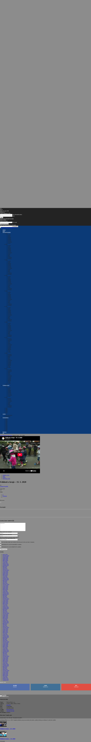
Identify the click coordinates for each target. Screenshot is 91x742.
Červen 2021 (5, 628)
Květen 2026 (5, 558)
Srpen (9, 243)
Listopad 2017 (6, 680)
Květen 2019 (5, 658)
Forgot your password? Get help (7, 218)
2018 (6, 353)
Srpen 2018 (5, 669)
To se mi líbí (15, 684)
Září (9, 255)
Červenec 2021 (6, 627)
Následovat (45, 684)
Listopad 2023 (6, 594)
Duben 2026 (5, 559)
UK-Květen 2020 (6, 478)
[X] (7, 514)
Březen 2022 (5, 617)
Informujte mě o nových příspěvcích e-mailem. (11, 546)
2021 (6, 306)
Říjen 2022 (5, 609)
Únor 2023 (5, 604)
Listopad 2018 (6, 665)
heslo (13, 216)
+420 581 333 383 (10, 711)
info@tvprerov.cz (10, 709)
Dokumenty (7, 416)
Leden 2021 (5, 634)
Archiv (4, 414)
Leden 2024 (5, 591)
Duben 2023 (5, 602)
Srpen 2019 (5, 655)
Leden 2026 (5, 562)
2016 (6, 384)
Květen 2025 (5, 572)
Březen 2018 (5, 675)
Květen (9, 239)
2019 (6, 337)
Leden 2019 (5, 663)
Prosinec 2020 (6, 635)
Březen (9, 237)
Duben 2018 (5, 674)
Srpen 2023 (5, 597)
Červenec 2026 (6, 555)
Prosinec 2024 (6, 578)
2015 (6, 430)
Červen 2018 (5, 671)
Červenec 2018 (6, 670)
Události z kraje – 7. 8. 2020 (7, 738)
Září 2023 (5, 596)
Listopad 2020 (6, 637)
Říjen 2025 (5, 566)
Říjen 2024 (5, 580)
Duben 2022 (5, 616)
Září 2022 (5, 610)
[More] (21, 514)
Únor (9, 235)
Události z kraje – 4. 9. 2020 (7, 728)
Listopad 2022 (6, 608)
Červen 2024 (5, 585)
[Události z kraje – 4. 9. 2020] (3, 726)
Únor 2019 (5, 662)
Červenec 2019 (6, 656)
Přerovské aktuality (7, 232)
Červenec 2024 (6, 584)
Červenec (10, 241)
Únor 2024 (5, 590)
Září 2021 (5, 625)
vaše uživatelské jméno (17, 214)
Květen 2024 (5, 586)
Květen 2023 (5, 601)
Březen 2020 (5, 646)
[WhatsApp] (16, 514)
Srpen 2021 (5, 626)
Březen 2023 (5, 603)
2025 (6, 244)
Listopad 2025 (6, 565)
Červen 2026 (5, 556)
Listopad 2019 (6, 651)
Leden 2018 (5, 677)
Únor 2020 (5, 647)
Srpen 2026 (5, 554)
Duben (9, 238)
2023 (6, 275)
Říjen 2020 (5, 638)
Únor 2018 (5, 676)
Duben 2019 (5, 659)
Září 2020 (5, 639)
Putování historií (8, 415)
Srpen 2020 (5, 640)
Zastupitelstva (5, 417)
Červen (9, 240)
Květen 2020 (5, 644)
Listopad (10, 257)
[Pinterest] (12, 514)
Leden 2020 (5, 649)
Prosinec (10, 258)
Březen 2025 (5, 574)
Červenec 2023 (6, 598)
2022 (6, 290)
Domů (1, 435)
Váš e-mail (14, 222)
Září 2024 (5, 582)
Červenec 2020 (6, 641)
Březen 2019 (5, 660)
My (3, 433)
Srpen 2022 (5, 611)
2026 (6, 233)
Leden (9, 234)
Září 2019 (5, 653)
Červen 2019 (5, 657)
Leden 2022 (5, 620)
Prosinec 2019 (6, 650)
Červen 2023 (5, 600)
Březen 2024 (5, 589)
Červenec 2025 (6, 570)
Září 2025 (5, 567)
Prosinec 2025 (6, 564)
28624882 (8, 705)
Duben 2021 (5, 631)
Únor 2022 (5, 619)
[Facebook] (2, 514)
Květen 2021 (5, 629)
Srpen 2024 (5, 583)
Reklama (4, 432)
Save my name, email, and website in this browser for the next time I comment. (17, 542)
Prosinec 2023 (6, 592)
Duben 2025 (5, 573)
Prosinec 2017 (6, 678)
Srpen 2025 (5, 568)
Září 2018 (5, 668)
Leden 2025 (5, 577)
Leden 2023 (5, 605)
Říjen (9, 256)
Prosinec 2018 (6, 664)
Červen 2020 (5, 643)
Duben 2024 (5, 588)
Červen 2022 (5, 614)
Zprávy (4, 229)
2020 (6, 322)
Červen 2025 (5, 571)
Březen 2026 (5, 560)
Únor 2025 (5, 576)
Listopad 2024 (6, 579)
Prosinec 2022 (6, 607)
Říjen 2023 (5, 595)
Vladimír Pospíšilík (4, 486)
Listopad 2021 (6, 622)
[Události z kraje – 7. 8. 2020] (3, 736)
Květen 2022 (5, 615)
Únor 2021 (5, 633)
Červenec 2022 (6, 613)
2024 (6, 259)
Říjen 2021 (5, 623)
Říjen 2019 (5, 652)
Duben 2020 (5, 645)
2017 (6, 368)
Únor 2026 (5, 561)
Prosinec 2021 (6, 621)
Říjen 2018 (5, 666)
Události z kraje (6, 385)
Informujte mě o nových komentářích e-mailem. (12, 544)
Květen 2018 (5, 672)
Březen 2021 (5, 632)
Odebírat (76, 684)
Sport (4, 231)
